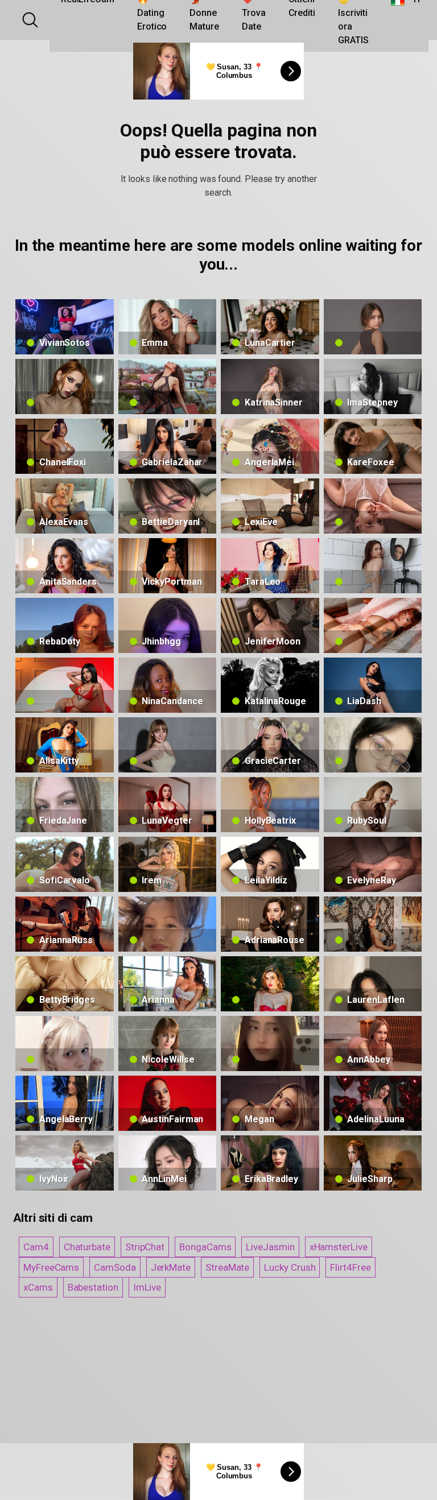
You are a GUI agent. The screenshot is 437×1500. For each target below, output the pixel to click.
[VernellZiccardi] (373, 506)
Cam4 (36, 1247)
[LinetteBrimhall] (64, 386)
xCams (38, 1287)
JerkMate (171, 1267)
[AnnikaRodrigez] (167, 924)
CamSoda (114, 1267)
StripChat (144, 1247)
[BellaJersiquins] (270, 1043)
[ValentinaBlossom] (373, 625)
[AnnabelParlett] (373, 326)
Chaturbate (87, 1247)
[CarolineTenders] (373, 565)
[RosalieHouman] (64, 1043)
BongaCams (205, 1247)
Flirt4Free (350, 1267)
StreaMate (227, 1267)
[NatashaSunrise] (167, 744)
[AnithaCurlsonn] (167, 386)
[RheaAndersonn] (270, 983)
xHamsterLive (339, 1247)
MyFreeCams (51, 1267)
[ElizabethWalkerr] (373, 744)
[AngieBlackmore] (373, 924)
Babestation (93, 1287)
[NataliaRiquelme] (64, 685)
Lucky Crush (289, 1267)
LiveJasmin (270, 1247)
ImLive (147, 1287)
